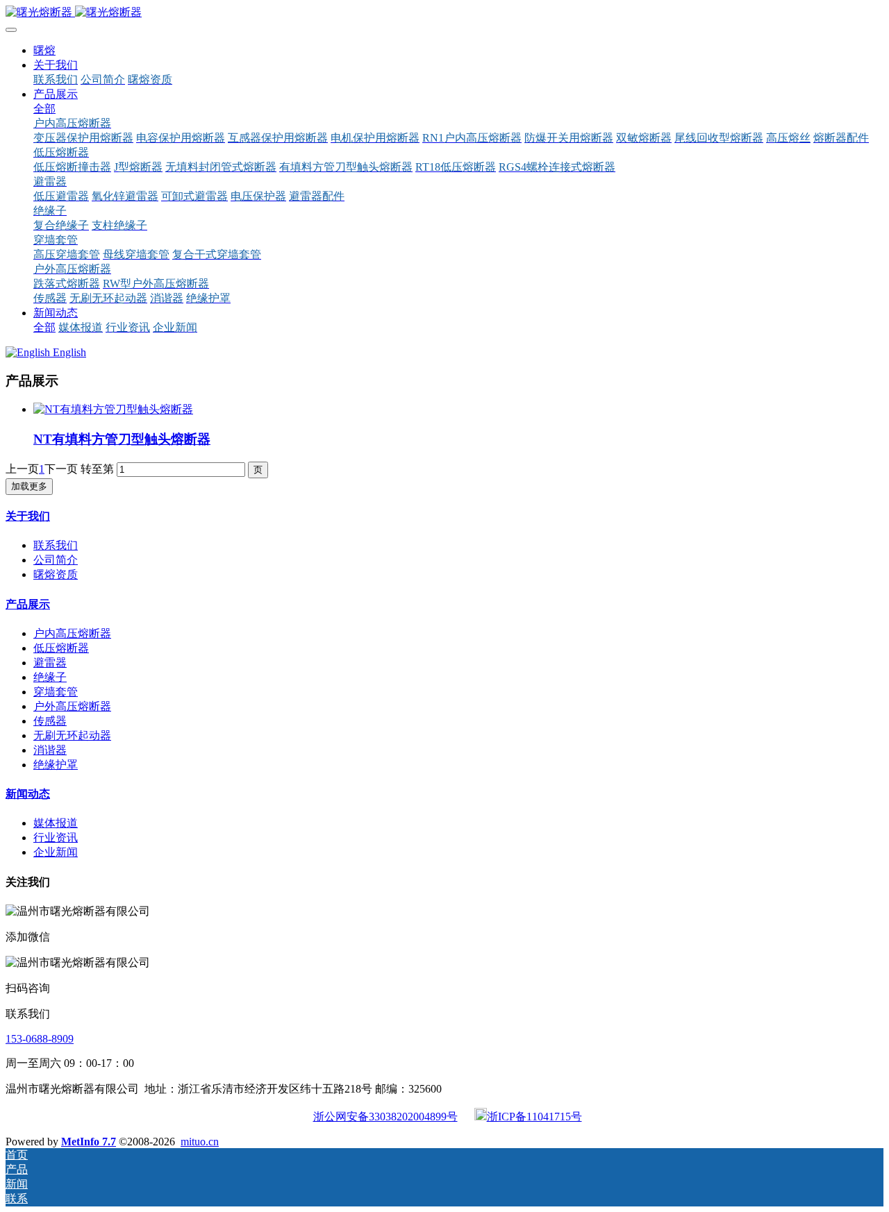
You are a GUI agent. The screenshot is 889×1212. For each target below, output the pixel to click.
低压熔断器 (61, 648)
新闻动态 (28, 794)
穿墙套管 (55, 692)
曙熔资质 (55, 574)
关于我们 (28, 516)
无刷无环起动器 (72, 735)
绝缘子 (50, 677)
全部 (44, 109)
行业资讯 (55, 837)
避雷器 (50, 662)
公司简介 (55, 560)
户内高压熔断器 (72, 633)
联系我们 (55, 545)
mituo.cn (200, 1141)
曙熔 (44, 50)
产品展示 (28, 604)
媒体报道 (55, 823)
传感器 (50, 721)
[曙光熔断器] (444, 13)
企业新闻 (55, 852)
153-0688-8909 (40, 1039)
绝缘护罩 (55, 765)
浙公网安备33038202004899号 (385, 1116)
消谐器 (50, 750)
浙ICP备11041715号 (534, 1116)
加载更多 (29, 486)
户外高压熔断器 (72, 706)
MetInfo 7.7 (88, 1141)
